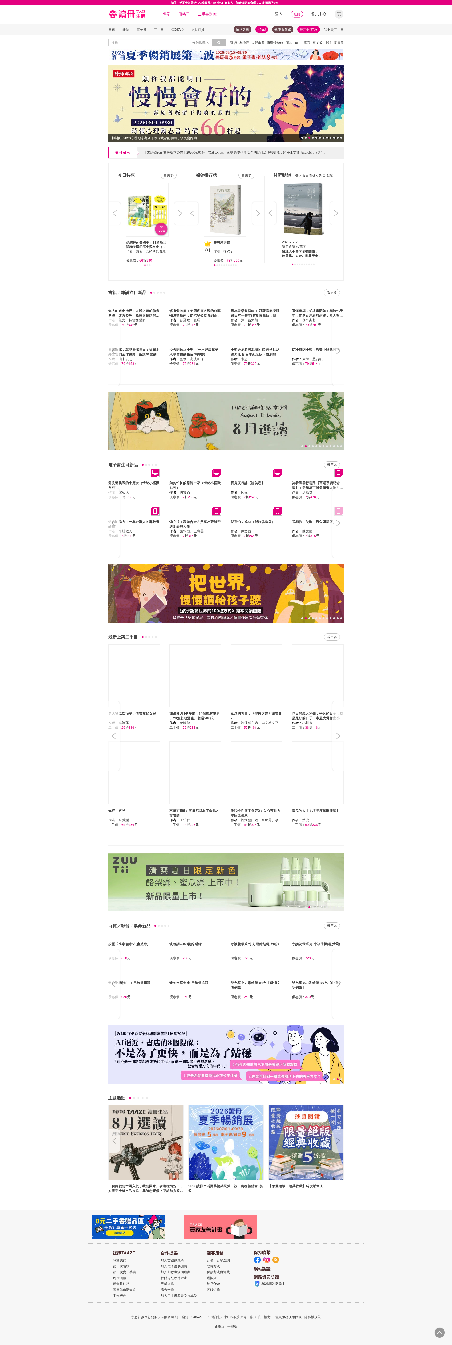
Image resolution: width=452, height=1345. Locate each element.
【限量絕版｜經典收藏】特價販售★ (295, 1185)
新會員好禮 (121, 1283)
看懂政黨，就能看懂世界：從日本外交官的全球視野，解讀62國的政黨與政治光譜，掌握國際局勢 (134, 354)
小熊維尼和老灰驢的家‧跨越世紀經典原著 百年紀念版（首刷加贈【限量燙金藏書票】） (255, 354)
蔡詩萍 (124, 722)
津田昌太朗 (249, 320)
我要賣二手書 (334, 29)
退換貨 (212, 1277)
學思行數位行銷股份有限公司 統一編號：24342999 (168, 1316)
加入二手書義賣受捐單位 (179, 1295)
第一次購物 (121, 1266)
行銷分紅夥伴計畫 (174, 1277)
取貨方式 (213, 1266)
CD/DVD (177, 29)
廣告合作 (167, 1289)
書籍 (111, 29)
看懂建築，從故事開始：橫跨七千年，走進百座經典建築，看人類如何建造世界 (317, 315)
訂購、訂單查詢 (218, 1260)
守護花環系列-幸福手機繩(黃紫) (316, 943)
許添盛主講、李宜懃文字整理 (263, 722)
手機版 (232, 1326)
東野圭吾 (258, 42)
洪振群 (307, 492)
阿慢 (244, 492)
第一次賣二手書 (124, 1271)
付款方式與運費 (218, 1271)
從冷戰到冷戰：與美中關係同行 (316, 349)
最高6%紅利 (309, 29)
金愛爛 (124, 819)
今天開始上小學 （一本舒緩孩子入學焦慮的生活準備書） (194, 351)
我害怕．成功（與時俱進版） (253, 521)
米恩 (244, 358)
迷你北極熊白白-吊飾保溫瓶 (129, 982)
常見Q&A (213, 1283)
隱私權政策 (312, 1316)
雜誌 (125, 29)
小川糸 (307, 722)
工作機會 (119, 1295)
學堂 (166, 14)
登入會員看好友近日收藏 (314, 175)
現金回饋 (119, 1277)
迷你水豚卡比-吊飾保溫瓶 (189, 982)
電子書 (141, 29)
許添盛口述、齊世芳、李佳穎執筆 (266, 819)
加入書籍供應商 (172, 1260)
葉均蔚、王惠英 (192, 531)
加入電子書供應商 (174, 1266)
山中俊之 (125, 358)
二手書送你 (207, 14)
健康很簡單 (282, 29)
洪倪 (305, 819)
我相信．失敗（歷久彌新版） (314, 521)
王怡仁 (185, 819)
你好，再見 (116, 810)
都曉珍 (185, 722)
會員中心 (318, 13)
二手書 (159, 29)
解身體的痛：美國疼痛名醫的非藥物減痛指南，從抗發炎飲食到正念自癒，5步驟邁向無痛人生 (195, 315)
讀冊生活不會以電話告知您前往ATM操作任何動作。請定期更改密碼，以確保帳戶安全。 (226, 2)
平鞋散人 (125, 531)
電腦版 (220, 1326)
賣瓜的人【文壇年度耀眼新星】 (316, 810)
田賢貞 (185, 492)
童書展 (339, 42)
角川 (298, 42)
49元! (262, 29)
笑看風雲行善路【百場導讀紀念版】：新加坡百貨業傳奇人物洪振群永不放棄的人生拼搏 (317, 487)
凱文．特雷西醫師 (132, 320)
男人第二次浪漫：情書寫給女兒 (132, 713)
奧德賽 (244, 42)
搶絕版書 (242, 29)
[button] (339, 13)
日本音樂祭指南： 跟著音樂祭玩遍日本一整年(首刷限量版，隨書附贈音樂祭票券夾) (255, 315)
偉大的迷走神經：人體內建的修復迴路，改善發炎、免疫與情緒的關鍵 (134, 315)
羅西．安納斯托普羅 (151, 251)
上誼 (328, 42)
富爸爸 (318, 42)
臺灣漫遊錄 (275, 42)
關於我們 (119, 1260)
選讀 (233, 42)
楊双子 (228, 251)
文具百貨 (197, 29)
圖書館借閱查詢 (124, 1289)
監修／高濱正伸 (192, 358)
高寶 (307, 42)
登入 (278, 13)
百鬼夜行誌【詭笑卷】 (248, 482)
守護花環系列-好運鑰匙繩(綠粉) (255, 943)
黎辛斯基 (309, 320)
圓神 (289, 42)
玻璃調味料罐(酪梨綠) (186, 943)
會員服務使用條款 (288, 1316)
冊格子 (184, 14)
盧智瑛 (124, 492)
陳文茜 (246, 531)
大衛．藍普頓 (312, 358)
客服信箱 (213, 1289)
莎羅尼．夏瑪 (190, 320)
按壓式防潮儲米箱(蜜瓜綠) (128, 943)
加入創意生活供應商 (175, 1271)
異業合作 (167, 1283)
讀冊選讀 (288, 246)
